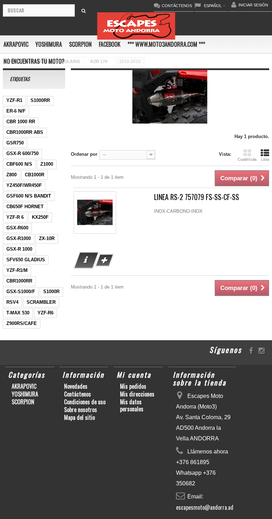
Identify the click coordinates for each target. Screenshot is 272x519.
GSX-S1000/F (20, 291)
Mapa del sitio (79, 417)
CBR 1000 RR (20, 121)
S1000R (51, 291)
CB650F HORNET (25, 206)
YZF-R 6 (15, 217)
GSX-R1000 (18, 238)
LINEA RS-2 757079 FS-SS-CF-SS (196, 197)
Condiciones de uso (85, 402)
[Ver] (86, 260)
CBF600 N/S (19, 164)
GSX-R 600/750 (22, 153)
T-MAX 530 (17, 312)
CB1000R (34, 174)
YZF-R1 (14, 100)
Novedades (75, 386)
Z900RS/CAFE (21, 323)
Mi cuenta (134, 374)
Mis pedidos (133, 386)
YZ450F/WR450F (24, 185)
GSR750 (15, 143)
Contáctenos (77, 394)
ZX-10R (47, 238)
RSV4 (12, 302)
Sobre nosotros (80, 409)
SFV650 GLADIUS (25, 259)
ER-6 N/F (16, 111)
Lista (265, 159)
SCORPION (80, 44)
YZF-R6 (45, 312)
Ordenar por (84, 154)
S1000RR (40, 100)
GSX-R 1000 (19, 249)
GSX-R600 (17, 227)
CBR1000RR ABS (24, 132)
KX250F (40, 217)
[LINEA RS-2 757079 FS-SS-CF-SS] (95, 212)
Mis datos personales (131, 405)
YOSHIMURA (48, 44)
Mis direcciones (137, 394)
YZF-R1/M (17, 270)
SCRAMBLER (41, 302)
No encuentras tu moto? (34, 61)
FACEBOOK (109, 44)
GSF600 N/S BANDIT (28, 196)
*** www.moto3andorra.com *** (166, 44)
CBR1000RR (19, 281)
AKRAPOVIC (16, 44)
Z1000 (46, 164)
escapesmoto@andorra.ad (204, 507)
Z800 (11, 174)
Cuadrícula (247, 159)
